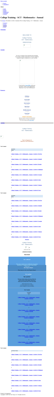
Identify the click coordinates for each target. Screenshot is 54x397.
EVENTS (5, 14)
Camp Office (28, 85)
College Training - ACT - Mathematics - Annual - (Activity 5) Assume (26, 174)
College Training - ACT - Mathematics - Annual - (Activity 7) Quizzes (26, 185)
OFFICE (4, 10)
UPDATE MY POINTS (27, 251)
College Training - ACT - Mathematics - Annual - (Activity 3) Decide (26, 164)
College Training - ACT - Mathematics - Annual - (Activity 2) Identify (26, 159)
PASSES (4, 11)
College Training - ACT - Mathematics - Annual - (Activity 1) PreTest (26, 154)
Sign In (4, 3)
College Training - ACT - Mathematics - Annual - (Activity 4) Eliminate (27, 169)
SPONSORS (5, 13)
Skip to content (4, 1)
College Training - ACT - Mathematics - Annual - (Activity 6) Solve (26, 180)
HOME (4, 9)
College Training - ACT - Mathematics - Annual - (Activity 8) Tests (26, 190)
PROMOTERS (6, 12)
